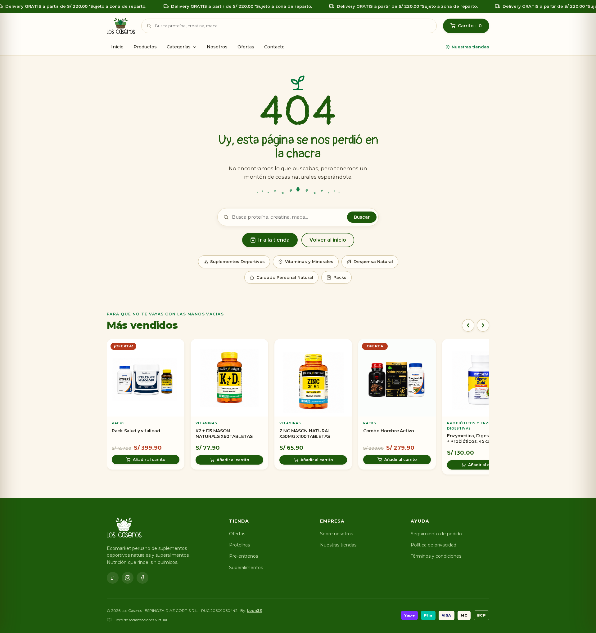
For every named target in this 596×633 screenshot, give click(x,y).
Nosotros (217, 47)
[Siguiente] (483, 325)
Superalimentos (246, 567)
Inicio (117, 47)
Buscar (362, 217)
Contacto (274, 47)
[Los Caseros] (121, 26)
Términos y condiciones (436, 556)
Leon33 (254, 610)
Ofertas (245, 47)
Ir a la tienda (274, 240)
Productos (145, 47)
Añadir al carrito (149, 459)
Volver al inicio (327, 240)
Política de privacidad (433, 545)
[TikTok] (113, 578)
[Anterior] (468, 325)
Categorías (179, 47)
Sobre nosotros (336, 534)
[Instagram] (127, 578)
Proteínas (239, 545)
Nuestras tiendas (470, 46)
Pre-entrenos (243, 556)
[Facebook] (142, 578)
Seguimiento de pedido (436, 534)
